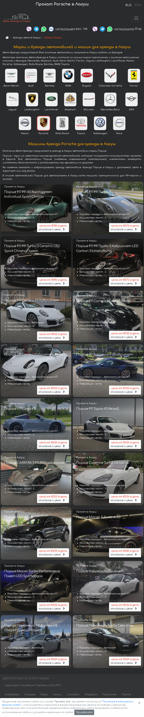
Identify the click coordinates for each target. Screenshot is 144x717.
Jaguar (12, 109)
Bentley (49, 86)
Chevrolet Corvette (110, 86)
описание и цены (53, 227)
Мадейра (91, 694)
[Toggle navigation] (136, 18)
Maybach (70, 109)
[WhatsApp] (43, 28)
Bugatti (86, 86)
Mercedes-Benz (110, 109)
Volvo (119, 133)
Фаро (44, 694)
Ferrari (134, 86)
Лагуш (57, 694)
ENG (138, 5)
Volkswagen (100, 133)
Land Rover (51, 109)
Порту (126, 694)
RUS (128, 5)
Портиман (109, 694)
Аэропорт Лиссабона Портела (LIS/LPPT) (33, 685)
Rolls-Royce (62, 133)
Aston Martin (11, 86)
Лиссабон (73, 694)
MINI (131, 109)
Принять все (84, 712)
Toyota (81, 133)
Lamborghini (31, 109)
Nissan (25, 133)
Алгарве (30, 694)
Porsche (43, 133)
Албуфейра (12, 694)
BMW (68, 86)
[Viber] (29, 28)
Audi (31, 86)
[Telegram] (36, 28)
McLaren (89, 109)
